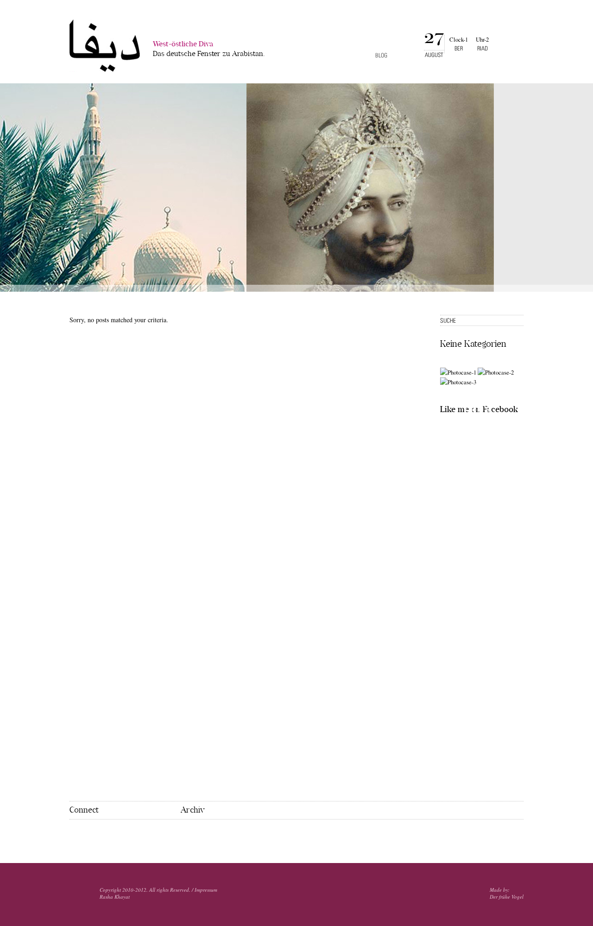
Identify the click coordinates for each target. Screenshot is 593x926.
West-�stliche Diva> (104, 45)
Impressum (206, 889)
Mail (101, 834)
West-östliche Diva (209, 49)
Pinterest (87, 834)
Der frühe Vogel (507, 896)
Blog (381, 55)
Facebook (73, 833)
